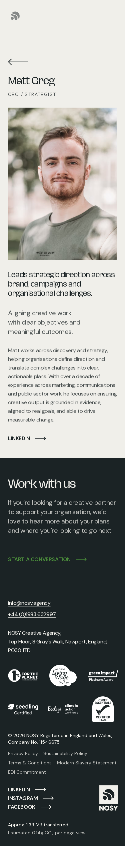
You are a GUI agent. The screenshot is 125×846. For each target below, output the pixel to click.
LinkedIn (19, 438)
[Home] (15, 16)
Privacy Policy (23, 753)
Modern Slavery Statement (87, 763)
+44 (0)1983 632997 (32, 614)
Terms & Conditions (30, 763)
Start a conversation (39, 559)
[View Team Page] (18, 62)
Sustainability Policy (65, 753)
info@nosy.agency (29, 602)
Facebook (21, 806)
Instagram (23, 798)
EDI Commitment (27, 772)
